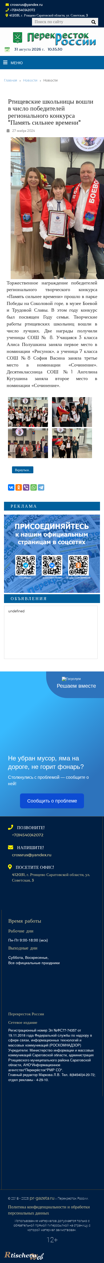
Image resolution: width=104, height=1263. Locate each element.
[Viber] (26, 487)
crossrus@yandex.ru (26, 4)
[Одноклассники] (18, 487)
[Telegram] (41, 487)
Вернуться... (22, 470)
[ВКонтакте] (11, 487)
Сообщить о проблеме (52, 801)
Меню (17, 62)
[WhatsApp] (33, 487)
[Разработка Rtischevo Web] (50, 1254)
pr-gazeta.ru (42, 1197)
